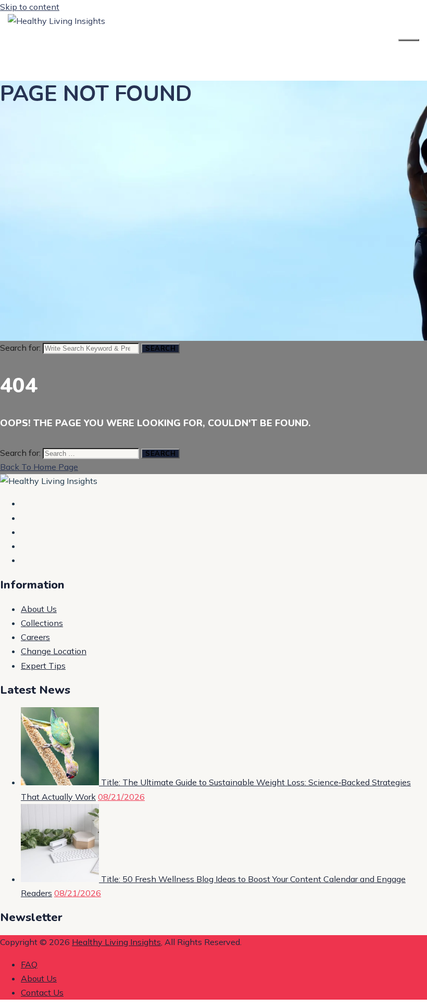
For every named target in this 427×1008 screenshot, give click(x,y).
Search (160, 348)
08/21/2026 (121, 797)
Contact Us (42, 992)
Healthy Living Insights (116, 942)
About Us (39, 609)
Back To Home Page (39, 467)
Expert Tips (43, 665)
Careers (35, 637)
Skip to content (29, 7)
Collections (42, 623)
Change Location (53, 651)
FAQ (29, 964)
